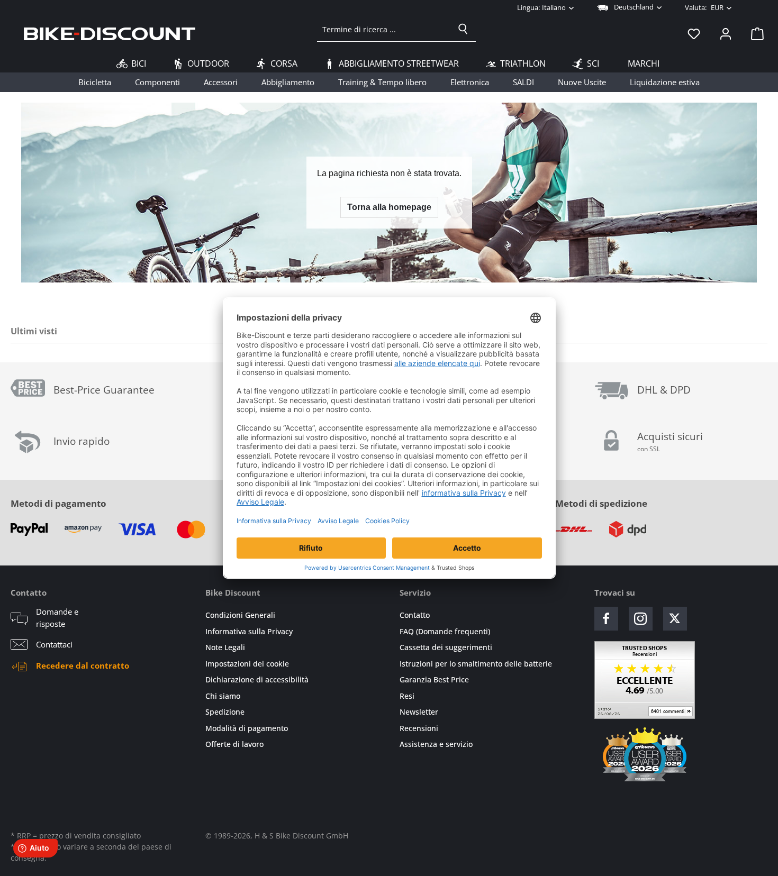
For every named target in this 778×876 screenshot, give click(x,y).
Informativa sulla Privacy (249, 631)
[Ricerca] (463, 29)
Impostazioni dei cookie (247, 664)
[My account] (725, 33)
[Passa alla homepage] (109, 33)
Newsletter (419, 712)
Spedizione (225, 712)
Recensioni (419, 728)
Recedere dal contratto (82, 665)
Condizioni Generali (240, 615)
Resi (407, 696)
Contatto (415, 615)
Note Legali (225, 647)
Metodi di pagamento (58, 503)
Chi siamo (222, 696)
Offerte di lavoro (234, 744)
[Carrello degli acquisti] (754, 33)
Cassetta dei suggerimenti (446, 647)
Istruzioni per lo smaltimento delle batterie (476, 664)
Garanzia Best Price (434, 679)
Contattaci (54, 644)
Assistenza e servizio (436, 744)
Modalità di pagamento (246, 728)
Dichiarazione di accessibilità (257, 679)
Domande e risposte (57, 617)
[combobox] (384, 29)
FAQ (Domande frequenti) (445, 631)
